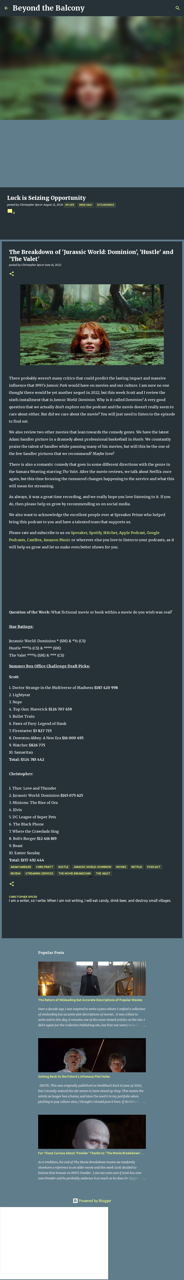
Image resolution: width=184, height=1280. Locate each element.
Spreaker (79, 532)
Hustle (63, 866)
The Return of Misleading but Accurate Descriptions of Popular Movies (90, 1000)
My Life (70, 204)
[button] (11, 274)
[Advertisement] (92, 153)
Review (15, 873)
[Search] (177, 8)
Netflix (136, 866)
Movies (121, 866)
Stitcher (110, 532)
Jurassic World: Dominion (92, 866)
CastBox (34, 540)
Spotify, (95, 532)
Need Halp (85, 204)
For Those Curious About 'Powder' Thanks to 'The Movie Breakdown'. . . (91, 1153)
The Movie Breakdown (75, 873)
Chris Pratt (44, 866)
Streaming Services (39, 873)
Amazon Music (57, 540)
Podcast (153, 866)
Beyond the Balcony (49, 8)
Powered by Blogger (94, 1201)
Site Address (105, 204)
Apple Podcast (132, 532)
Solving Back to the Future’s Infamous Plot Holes (74, 1076)
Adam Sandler (21, 866)
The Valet (103, 873)
